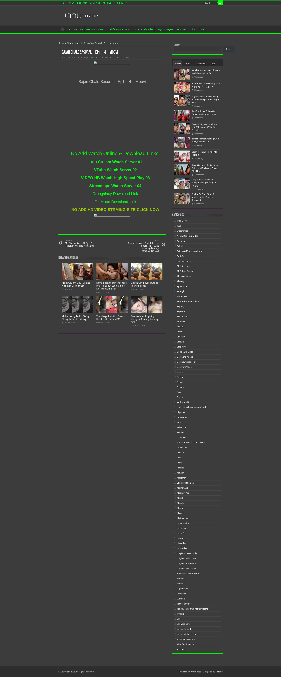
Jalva (179, 457)
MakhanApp (182, 488)
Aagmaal (181, 241)
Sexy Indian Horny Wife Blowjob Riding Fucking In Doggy (204, 182)
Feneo (180, 382)
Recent (178, 63)
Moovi (180, 508)
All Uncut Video (76, 29)
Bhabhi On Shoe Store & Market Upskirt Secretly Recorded (203, 197)
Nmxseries (182, 548)
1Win (179, 226)
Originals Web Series (143, 29)
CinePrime (181, 347)
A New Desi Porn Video (187, 236)
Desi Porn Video (184, 367)
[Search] (220, 2)
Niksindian (182, 543)
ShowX (180, 583)
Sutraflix (181, 599)
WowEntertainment (185, 644)
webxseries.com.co (186, 639)
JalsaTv (180, 452)
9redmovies (182, 231)
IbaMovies (182, 437)
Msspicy (180, 513)
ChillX (179, 331)
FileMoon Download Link (115, 201)
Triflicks (180, 614)
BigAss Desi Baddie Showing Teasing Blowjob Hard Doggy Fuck (205, 99)
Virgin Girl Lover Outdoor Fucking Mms (145, 284)
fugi (179, 392)
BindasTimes (183, 316)
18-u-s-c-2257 (120, 3)
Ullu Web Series (184, 624)
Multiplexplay (183, 518)
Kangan (180, 473)
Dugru (180, 377)
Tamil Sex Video (184, 604)
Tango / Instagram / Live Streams (171, 29)
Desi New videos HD (95, 29)
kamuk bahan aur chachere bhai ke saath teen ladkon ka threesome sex (111, 285)
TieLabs (219, 671)
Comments (201, 63)
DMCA (71, 3)
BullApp (180, 326)
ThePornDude (197, 29)
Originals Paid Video (186, 558)
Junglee (180, 468)
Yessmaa (181, 649)
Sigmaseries (182, 588)
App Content (183, 286)
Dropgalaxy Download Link (115, 193)
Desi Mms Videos (185, 357)
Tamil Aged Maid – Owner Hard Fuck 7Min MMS (110, 318)
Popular (188, 63)
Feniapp (180, 387)
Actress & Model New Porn (189, 251)
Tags (213, 63)
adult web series (184, 261)
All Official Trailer (185, 271)
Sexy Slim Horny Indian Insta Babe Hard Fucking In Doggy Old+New (205, 168)
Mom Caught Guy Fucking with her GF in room (76, 284)
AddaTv (180, 256)
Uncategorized (75, 43)
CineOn (180, 342)
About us (107, 3)
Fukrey (180, 397)
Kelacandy (181, 478)
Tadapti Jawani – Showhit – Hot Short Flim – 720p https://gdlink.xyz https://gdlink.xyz (143, 246)
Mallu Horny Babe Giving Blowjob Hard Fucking (75, 318)
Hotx (179, 422)
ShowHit (181, 578)
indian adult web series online (191, 442)
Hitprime (181, 412)
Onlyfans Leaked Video (119, 29)
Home (62, 3)
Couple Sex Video (185, 352)
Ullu (179, 619)
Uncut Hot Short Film (186, 634)
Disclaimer (82, 3)
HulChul (180, 432)
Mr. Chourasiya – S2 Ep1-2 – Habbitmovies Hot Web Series (79, 243)
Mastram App (183, 493)
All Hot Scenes (183, 266)
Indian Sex (182, 447)
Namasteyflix (183, 523)
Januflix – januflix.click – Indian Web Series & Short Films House (62, 29)
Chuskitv (181, 336)
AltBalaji (180, 281)
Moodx (180, 503)
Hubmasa (181, 427)
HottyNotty (182, 417)
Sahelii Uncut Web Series (188, 573)
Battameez (182, 296)
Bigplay (180, 306)
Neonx (180, 538)
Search (177, 45)
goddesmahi (183, 402)
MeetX (180, 498)
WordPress (196, 671)
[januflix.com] (80, 15)
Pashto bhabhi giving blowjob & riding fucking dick (144, 319)
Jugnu (179, 462)
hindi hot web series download (191, 407)
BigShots (181, 311)
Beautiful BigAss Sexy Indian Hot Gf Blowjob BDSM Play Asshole (205, 127)
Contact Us (95, 3)
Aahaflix (181, 246)
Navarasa (181, 528)
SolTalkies (181, 593)
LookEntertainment (185, 483)
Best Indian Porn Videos (188, 301)
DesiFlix (180, 372)
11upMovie (182, 221)
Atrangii (180, 291)
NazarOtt (181, 533)
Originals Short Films (186, 563)
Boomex (181, 321)
